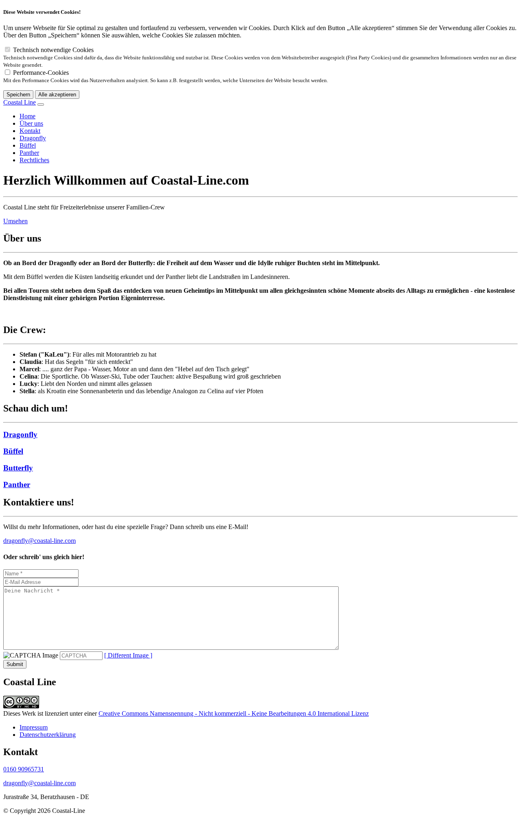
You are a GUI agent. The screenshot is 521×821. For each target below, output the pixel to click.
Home (27, 116)
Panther (29, 152)
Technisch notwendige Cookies (260, 57)
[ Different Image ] (128, 655)
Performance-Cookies (165, 76)
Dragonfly (33, 138)
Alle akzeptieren (57, 94)
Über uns (31, 123)
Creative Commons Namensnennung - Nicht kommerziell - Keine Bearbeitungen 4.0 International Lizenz (234, 713)
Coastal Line (19, 102)
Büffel (28, 145)
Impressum (34, 727)
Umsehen (15, 221)
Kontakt (30, 130)
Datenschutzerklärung (48, 734)
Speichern (18, 94)
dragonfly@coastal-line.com (39, 540)
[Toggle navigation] (40, 104)
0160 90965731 (23, 769)
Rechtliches (34, 160)
